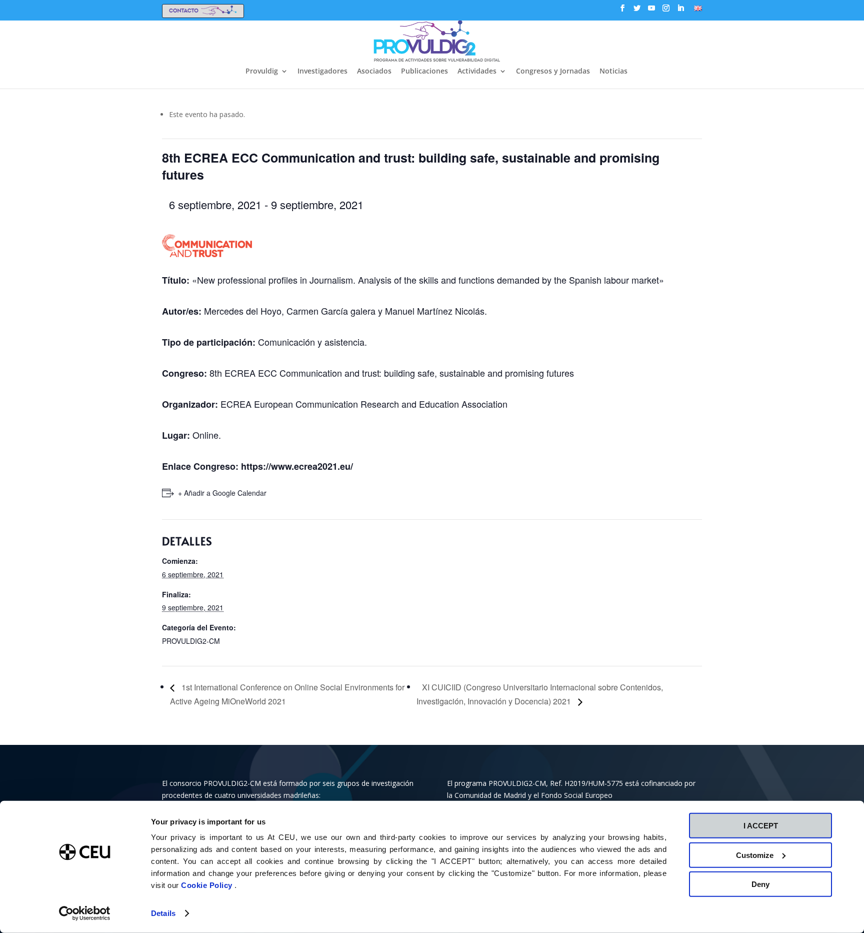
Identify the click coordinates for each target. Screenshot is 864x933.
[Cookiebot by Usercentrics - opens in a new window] (84, 913)
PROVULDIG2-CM (191, 641)
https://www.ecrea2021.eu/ (297, 466)
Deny (761, 884)
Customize (755, 854)
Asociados (374, 72)
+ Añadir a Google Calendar (222, 493)
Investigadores (323, 72)
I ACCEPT (761, 825)
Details (163, 913)
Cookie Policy (207, 885)
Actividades (477, 72)
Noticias (614, 72)
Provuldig (262, 72)
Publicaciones (424, 72)
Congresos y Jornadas (553, 72)
